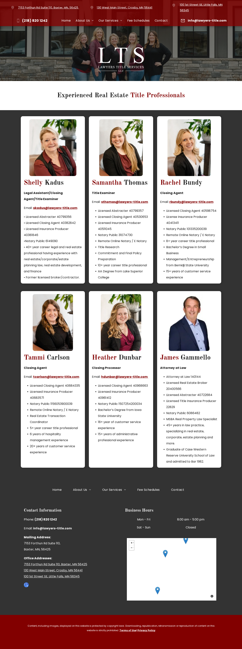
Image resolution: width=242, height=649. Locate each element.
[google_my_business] (26, 585)
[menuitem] (66, 21)
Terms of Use (127, 630)
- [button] (133, 547)
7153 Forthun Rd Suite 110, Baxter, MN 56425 (55, 564)
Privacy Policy (146, 630)
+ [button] (133, 542)
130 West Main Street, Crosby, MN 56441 (124, 7)
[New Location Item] (165, 554)
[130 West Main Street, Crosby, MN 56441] (185, 540)
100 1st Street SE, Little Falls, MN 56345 (52, 576)
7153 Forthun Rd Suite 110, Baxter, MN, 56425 (48, 7)
